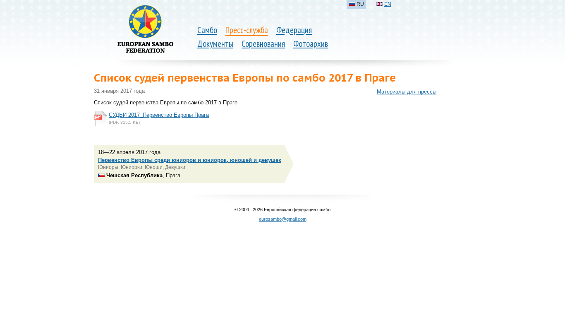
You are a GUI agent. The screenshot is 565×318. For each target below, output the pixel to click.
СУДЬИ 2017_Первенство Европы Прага (159, 115)
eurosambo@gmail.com (282, 219)
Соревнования (263, 43)
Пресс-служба (246, 30)
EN (387, 4)
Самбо (207, 30)
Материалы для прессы (406, 92)
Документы (215, 43)
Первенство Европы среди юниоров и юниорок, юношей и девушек (189, 160)
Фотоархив (310, 43)
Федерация (294, 30)
